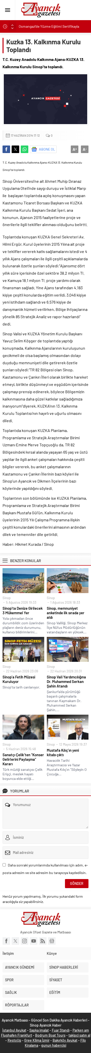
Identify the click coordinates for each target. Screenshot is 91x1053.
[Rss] (43, 941)
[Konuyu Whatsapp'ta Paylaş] (24, 149)
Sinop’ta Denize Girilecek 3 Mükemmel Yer (23, 610)
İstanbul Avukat (14, 1030)
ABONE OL (47, 149)
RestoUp (14, 1040)
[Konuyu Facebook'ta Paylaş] (6, 149)
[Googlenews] (52, 941)
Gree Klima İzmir (37, 1040)
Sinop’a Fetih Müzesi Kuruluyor (19, 679)
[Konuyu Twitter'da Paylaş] (15, 149)
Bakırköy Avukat (65, 1040)
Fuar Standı (61, 1030)
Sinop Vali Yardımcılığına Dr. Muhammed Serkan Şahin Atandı (66, 681)
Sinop (7, 598)
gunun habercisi (53, 1045)
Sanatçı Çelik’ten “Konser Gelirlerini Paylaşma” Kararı (23, 759)
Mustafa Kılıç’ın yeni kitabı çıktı (63, 752)
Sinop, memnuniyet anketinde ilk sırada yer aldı (65, 613)
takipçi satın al (79, 1035)
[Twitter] (15, 941)
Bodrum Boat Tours (50, 1035)
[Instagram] (24, 941)
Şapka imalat (39, 1030)
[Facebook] (6, 941)
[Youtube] (33, 941)
